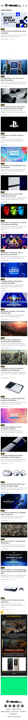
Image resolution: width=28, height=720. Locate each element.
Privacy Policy (15, 711)
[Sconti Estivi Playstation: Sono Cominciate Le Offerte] (14, 415)
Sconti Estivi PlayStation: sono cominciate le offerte (11, 428)
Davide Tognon (5, 39)
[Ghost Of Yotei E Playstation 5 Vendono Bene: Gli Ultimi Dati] (14, 328)
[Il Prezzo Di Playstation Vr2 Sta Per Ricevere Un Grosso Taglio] (14, 472)
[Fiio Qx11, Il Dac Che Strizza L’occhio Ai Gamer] (14, 664)
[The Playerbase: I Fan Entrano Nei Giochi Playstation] (14, 67)
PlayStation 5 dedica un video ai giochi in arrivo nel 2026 (12, 253)
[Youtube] (19, 705)
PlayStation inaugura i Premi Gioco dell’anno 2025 (13, 312)
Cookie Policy (23, 711)
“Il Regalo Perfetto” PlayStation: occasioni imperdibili (12, 282)
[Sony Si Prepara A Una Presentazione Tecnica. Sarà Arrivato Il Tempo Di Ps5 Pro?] (14, 558)
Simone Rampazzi (5, 579)
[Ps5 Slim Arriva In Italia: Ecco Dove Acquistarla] (14, 588)
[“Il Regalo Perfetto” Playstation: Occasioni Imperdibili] (14, 270)
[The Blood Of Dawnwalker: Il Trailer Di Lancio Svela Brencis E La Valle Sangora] (14, 645)
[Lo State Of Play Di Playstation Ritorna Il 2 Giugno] (14, 19)
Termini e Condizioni (5, 711)
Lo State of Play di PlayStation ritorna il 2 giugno (14, 32)
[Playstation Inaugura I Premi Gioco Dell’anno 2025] (14, 300)
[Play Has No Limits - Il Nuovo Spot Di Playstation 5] (14, 529)
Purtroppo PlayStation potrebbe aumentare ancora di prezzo (12, 456)
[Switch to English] (26, 5)
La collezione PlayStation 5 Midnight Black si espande (13, 513)
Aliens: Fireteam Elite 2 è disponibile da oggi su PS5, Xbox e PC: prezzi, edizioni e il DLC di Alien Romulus (14, 635)
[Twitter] (15, 705)
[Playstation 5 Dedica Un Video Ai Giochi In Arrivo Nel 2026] (14, 241)
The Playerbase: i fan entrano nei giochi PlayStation (12, 79)
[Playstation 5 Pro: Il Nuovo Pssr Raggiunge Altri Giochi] (14, 182)
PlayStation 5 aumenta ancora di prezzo (12, 136)
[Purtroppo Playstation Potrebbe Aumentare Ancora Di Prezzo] (14, 444)
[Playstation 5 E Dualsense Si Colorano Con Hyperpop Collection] (14, 211)
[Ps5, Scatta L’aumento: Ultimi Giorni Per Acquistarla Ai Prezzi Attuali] (14, 95)
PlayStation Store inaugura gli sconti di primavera (13, 166)
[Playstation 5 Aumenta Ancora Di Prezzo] (14, 124)
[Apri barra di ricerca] (23, 5)
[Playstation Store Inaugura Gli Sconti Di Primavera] (14, 154)
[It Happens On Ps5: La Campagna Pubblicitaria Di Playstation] (14, 357)
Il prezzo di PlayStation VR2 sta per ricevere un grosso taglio (13, 485)
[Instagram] (10, 705)
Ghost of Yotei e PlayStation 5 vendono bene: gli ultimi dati (11, 341)
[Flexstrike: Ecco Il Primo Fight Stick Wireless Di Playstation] (14, 387)
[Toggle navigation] (2, 6)
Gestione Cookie (13, 714)
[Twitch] (22, 705)
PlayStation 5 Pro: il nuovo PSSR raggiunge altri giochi (11, 195)
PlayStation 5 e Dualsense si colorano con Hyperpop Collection (14, 223)
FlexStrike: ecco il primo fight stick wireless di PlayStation (13, 399)
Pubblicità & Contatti (16, 709)
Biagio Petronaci (5, 609)
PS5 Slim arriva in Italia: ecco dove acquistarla (12, 601)
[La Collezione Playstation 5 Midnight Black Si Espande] (14, 501)
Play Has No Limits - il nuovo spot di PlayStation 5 (13, 542)
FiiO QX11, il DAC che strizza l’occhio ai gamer (14, 672)
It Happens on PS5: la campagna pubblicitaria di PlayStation (12, 369)
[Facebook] (6, 705)
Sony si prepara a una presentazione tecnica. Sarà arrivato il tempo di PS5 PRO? (13, 571)
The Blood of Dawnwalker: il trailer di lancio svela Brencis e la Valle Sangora (14, 654)
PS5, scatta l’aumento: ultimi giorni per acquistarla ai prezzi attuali (13, 108)
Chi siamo (8, 709)
